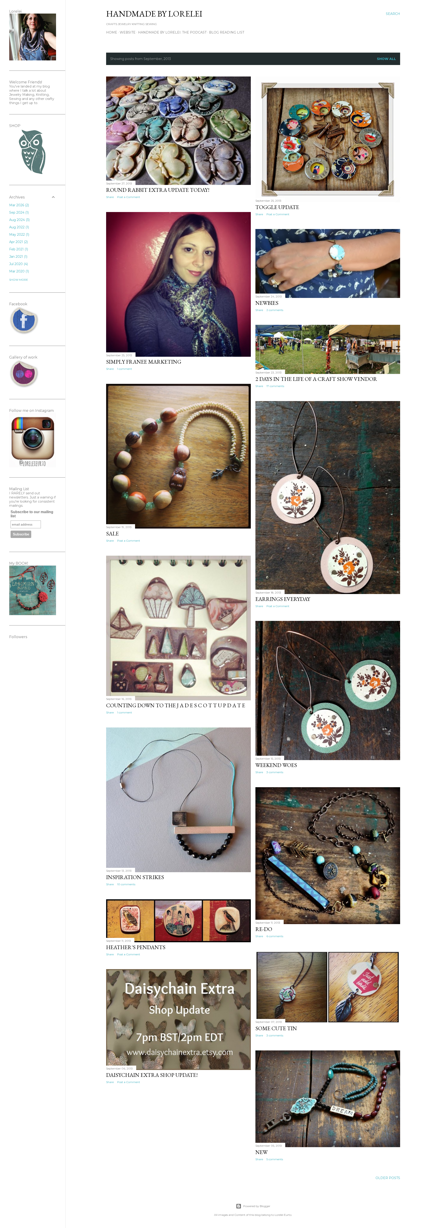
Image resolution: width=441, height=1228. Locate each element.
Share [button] (110, 197)
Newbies (266, 302)
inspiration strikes (135, 877)
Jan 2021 (17, 257)
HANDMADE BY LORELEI (154, 13)
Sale (112, 533)
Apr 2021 (18, 242)
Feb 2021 (18, 249)
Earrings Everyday (282, 599)
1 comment (124, 369)
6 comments (274, 936)
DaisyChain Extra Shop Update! (152, 1074)
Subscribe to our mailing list (32, 514)
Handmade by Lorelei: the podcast (172, 32)
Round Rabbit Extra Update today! (157, 189)
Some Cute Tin (276, 1028)
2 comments (274, 310)
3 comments (274, 772)
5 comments (274, 1159)
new (261, 1152)
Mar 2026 (18, 205)
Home (111, 32)
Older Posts (388, 1178)
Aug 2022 (18, 227)
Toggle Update (277, 207)
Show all (386, 59)
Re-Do (263, 929)
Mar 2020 (18, 271)
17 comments (275, 386)
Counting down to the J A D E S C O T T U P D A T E (175, 705)
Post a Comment (128, 197)
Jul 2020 (18, 264)
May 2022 (18, 234)
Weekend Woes (276, 765)
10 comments (126, 884)
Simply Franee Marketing (143, 361)
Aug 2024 (19, 220)
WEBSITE (128, 32)
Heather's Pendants (135, 947)
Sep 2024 (18, 212)
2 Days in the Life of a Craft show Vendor (316, 378)
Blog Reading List (226, 32)
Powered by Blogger (256, 1206)
